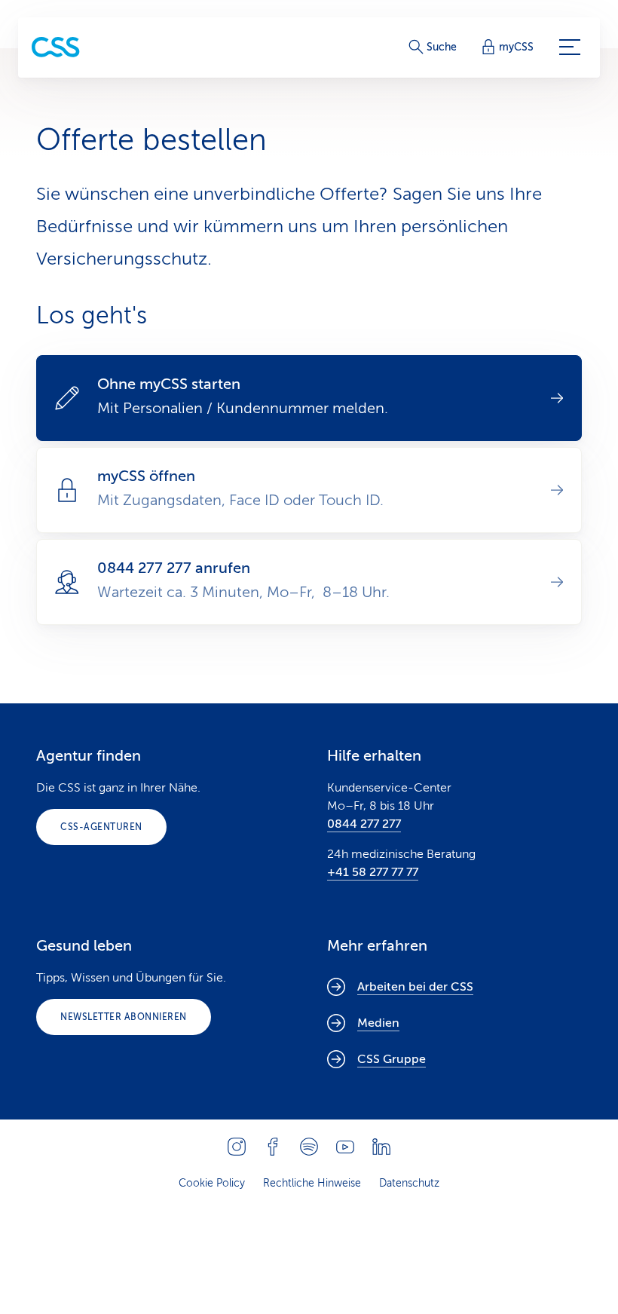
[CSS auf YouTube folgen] (345, 1147)
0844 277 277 (364, 824)
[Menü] (570, 47)
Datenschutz (409, 1183)
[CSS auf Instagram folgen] (237, 1147)
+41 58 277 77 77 (372, 872)
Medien (378, 1023)
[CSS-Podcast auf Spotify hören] (309, 1147)
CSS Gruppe (391, 1059)
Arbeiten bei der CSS (415, 987)
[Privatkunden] (56, 47)
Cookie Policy (212, 1183)
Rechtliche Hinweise (312, 1183)
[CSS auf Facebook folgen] (273, 1147)
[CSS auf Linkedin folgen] (381, 1147)
